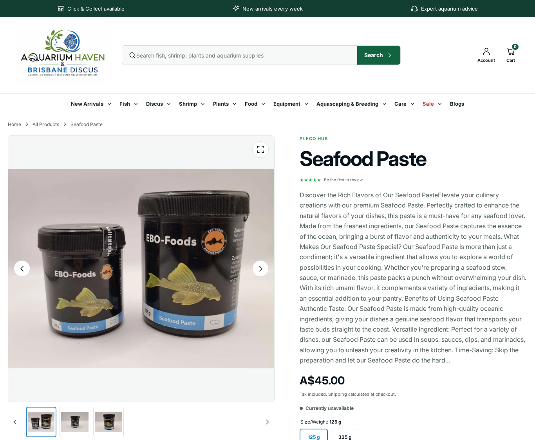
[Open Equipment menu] (307, 104)
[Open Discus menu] (170, 104)
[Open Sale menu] (441, 104)
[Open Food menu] (264, 104)
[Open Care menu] (413, 104)
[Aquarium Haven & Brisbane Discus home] (63, 54)
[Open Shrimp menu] (204, 104)
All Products (46, 124)
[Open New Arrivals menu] (110, 104)
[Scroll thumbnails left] (15, 422)
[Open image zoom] (260, 149)
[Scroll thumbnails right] (267, 422)
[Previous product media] (22, 268)
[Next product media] (260, 268)
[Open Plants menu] (235, 104)
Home (14, 124)
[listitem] (41, 422)
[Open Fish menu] (137, 104)
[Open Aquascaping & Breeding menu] (385, 104)
